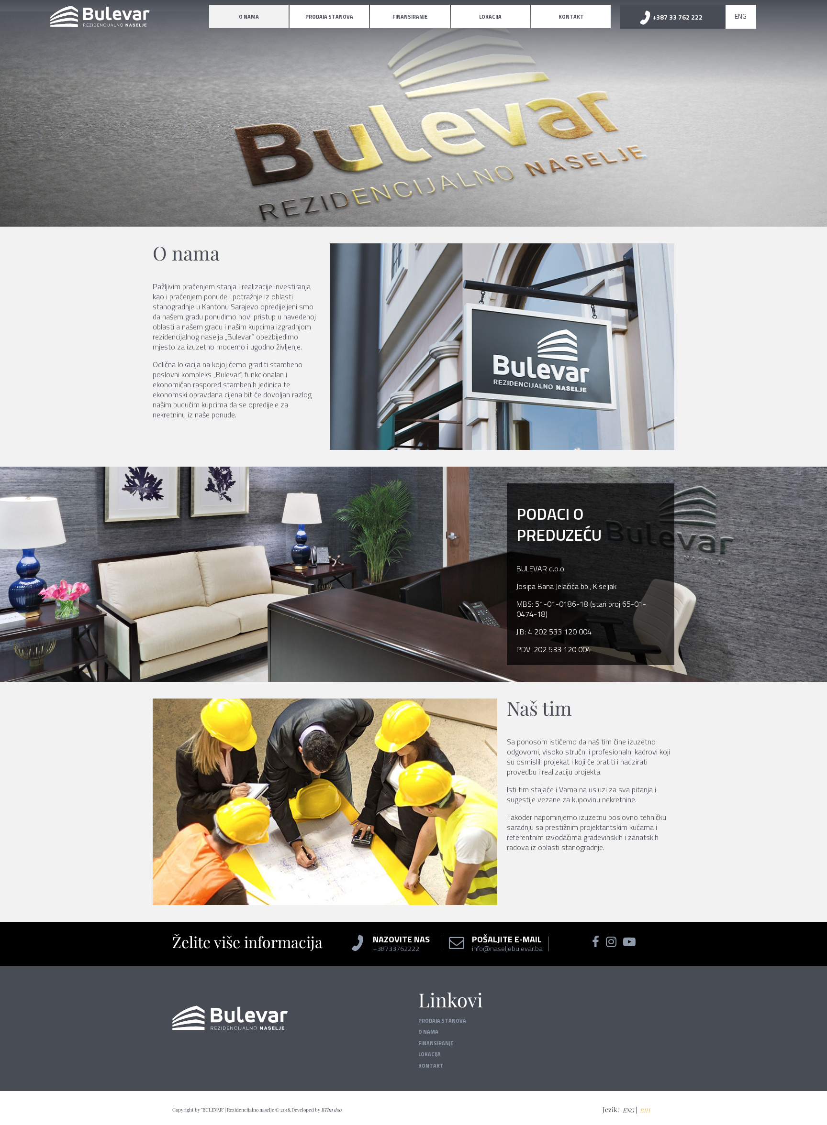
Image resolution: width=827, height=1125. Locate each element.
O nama (428, 1032)
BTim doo (331, 1109)
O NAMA (249, 16)
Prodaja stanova (442, 1021)
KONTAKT (571, 16)
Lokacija (429, 1054)
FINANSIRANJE (409, 16)
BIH (645, 1110)
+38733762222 (396, 948)
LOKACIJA (490, 16)
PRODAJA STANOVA (329, 16)
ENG (741, 16)
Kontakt (431, 1066)
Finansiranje (435, 1043)
